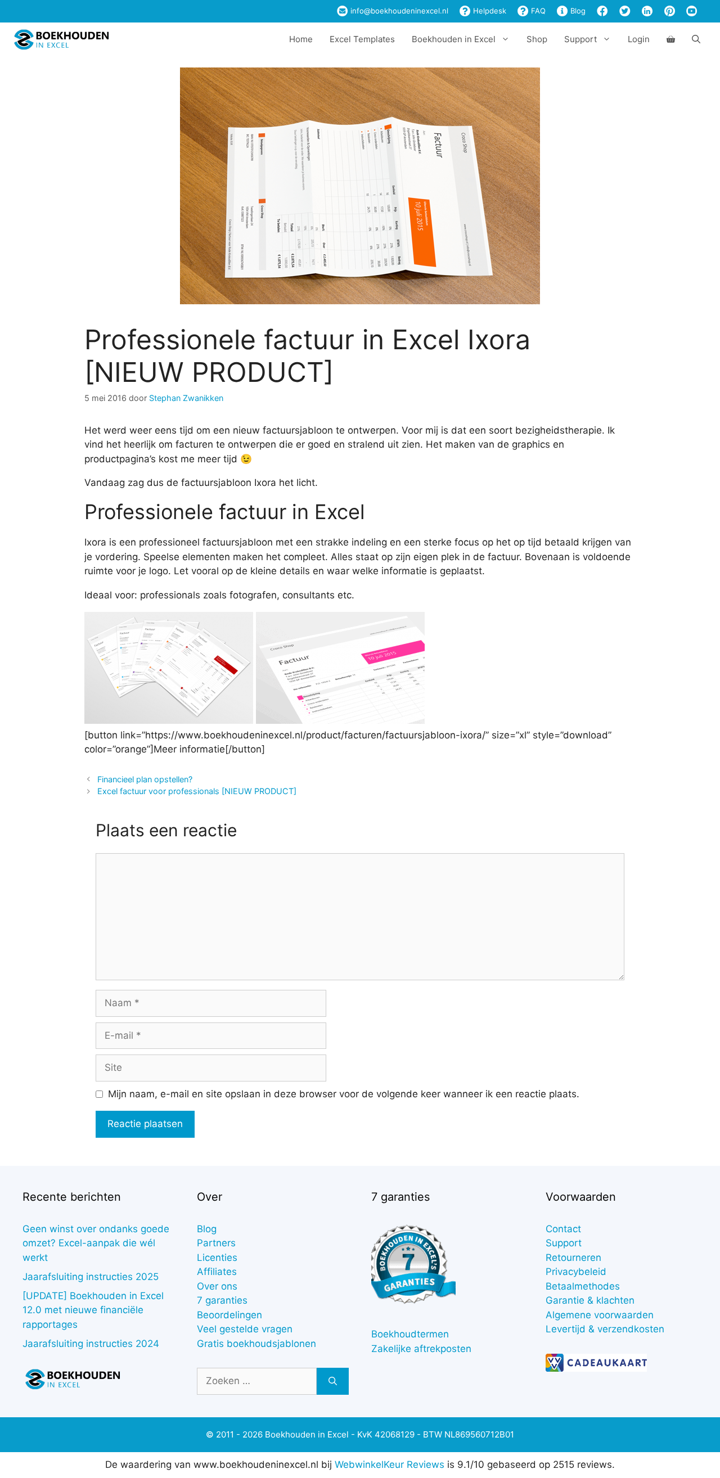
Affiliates (217, 1271)
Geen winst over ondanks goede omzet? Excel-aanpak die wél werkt (95, 1243)
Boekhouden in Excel (454, 39)
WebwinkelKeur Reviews (389, 1464)
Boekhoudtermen (410, 1334)
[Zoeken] (333, 1381)
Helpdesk (488, 10)
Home (301, 39)
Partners (216, 1243)
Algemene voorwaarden (600, 1315)
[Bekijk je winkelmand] (670, 39)
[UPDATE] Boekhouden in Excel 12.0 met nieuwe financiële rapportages (93, 1310)
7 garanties (222, 1300)
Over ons (217, 1286)
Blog (577, 10)
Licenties (217, 1257)
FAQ (537, 10)
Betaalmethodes (583, 1286)
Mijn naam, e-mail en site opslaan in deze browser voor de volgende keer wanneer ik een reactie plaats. (343, 1094)
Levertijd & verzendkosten (605, 1329)
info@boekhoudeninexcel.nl (398, 10)
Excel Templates (362, 39)
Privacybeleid (576, 1271)
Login (639, 39)
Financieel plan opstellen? (144, 779)
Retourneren (573, 1257)
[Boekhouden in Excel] (61, 39)
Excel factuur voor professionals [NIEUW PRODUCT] (196, 791)
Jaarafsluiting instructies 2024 (90, 1343)
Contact (563, 1228)
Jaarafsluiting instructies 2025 (90, 1276)
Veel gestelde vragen (244, 1329)
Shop (536, 39)
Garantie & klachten (590, 1300)
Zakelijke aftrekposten (421, 1348)
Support (564, 1243)
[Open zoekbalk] (696, 39)
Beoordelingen (229, 1315)
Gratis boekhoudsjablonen (256, 1343)
